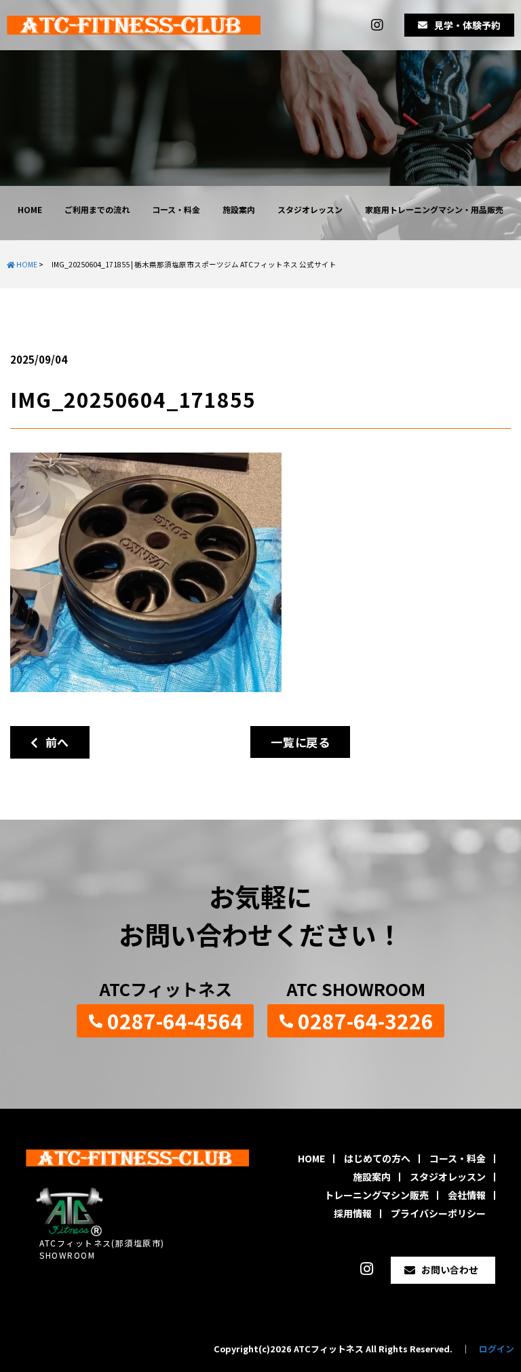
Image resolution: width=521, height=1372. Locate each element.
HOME (30, 209)
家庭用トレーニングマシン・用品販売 (434, 209)
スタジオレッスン (310, 209)
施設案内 (239, 209)
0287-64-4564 (175, 1020)
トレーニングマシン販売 (376, 1195)
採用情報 (353, 1213)
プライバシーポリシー (438, 1213)
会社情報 (467, 1195)
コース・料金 (176, 209)
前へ (54, 741)
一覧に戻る (300, 741)
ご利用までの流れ (97, 209)
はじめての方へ (377, 1158)
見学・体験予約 (467, 25)
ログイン (496, 1348)
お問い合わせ (449, 1269)
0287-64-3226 (365, 1020)
